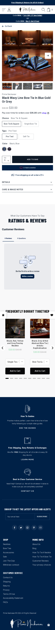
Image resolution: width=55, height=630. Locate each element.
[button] (4, 10)
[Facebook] (14, 527)
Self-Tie (26, 136)
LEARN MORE (27, 459)
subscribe (42, 516)
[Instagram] (27, 527)
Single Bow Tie (30, 124)
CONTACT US (27, 491)
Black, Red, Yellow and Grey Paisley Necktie (15, 343)
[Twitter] (21, 527)
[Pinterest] (34, 527)
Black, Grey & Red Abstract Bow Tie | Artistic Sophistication (40, 344)
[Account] (9, 10)
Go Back (8, 26)
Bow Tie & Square (11, 124)
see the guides (27, 428)
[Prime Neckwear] (27, 9)
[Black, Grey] (9, 149)
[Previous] (2, 348)
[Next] (52, 348)
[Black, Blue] (4, 149)
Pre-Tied (9, 136)
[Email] (40, 527)
